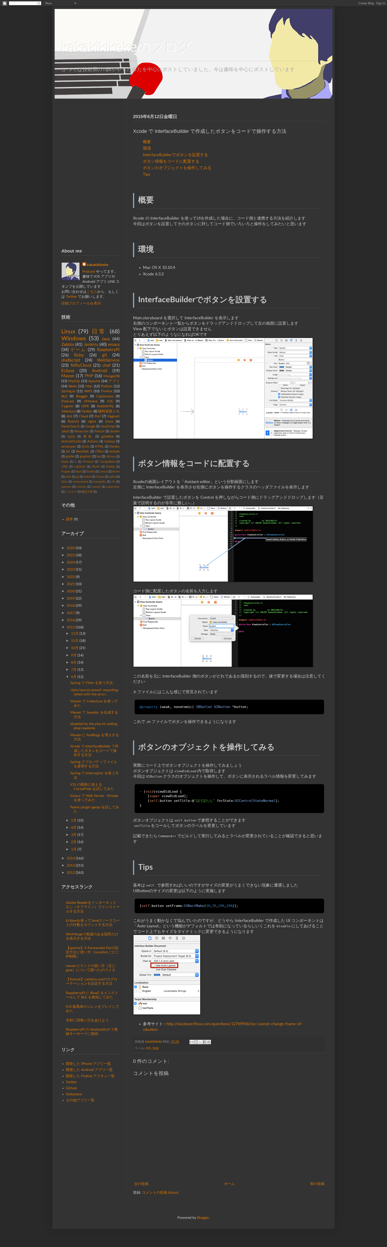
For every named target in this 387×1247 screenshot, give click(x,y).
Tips (146, 174)
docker (115, 431)
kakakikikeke (154, 1041)
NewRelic (82, 451)
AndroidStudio (71, 441)
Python (106, 386)
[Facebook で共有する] (204, 1042)
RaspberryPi (108, 350)
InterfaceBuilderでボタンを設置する (175, 155)
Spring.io (68, 391)
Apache (94, 381)
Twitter (71, 296)
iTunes (100, 476)
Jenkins (91, 345)
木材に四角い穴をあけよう (87, 1020)
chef (106, 365)
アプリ (114, 381)
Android (99, 371)
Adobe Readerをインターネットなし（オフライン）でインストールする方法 (93, 907)
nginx (92, 421)
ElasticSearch (70, 426)
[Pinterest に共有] (208, 1042)
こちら (91, 291)
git (104, 355)
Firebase (88, 461)
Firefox (106, 391)
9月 (74, 655)
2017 (71, 613)
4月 (74, 827)
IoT (68, 451)
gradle (70, 456)
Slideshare (74, 1094)
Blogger (82, 396)
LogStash (80, 466)
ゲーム (78, 350)
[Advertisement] (90, 173)
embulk (115, 451)
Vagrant (113, 416)
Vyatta (90, 471)
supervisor (113, 486)
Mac (89, 386)
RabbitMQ (105, 406)
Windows (73, 338)
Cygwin (67, 406)
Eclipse (67, 371)
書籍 (88, 436)
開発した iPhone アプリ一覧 (88, 1064)
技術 (156, 1048)
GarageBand (107, 461)
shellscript (70, 360)
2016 (71, 620)
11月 (75, 641)
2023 (71, 569)
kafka (112, 476)
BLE (64, 396)
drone (116, 471)
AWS (88, 391)
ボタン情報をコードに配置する (171, 161)
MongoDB (111, 376)
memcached (80, 481)
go (77, 476)
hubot (87, 476)
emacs (114, 345)
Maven (67, 376)
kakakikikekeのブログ (126, 46)
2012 (71, 872)
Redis (73, 386)
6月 (74, 677)
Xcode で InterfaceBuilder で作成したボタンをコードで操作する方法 (94, 750)
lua (99, 456)
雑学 (69, 519)
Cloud (83, 416)
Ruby (79, 355)
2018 (71, 605)
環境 (147, 148)
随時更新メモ (109, 411)
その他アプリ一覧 (80, 1100)
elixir (68, 476)
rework (96, 486)
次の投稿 (141, 1184)
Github (71, 1088)
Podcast (88, 271)
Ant (69, 416)
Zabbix (67, 345)
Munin (96, 466)
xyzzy (71, 436)
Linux (68, 331)
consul (103, 471)
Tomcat (99, 431)
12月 (75, 633)
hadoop (109, 441)
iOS (148, 1048)
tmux (109, 421)
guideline (107, 436)
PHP (89, 376)
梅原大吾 (87, 491)
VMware (90, 401)
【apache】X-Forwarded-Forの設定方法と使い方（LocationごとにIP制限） (92, 952)
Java (106, 339)
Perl (98, 416)
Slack (78, 471)
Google (90, 426)
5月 (74, 820)
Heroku (114, 446)
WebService (108, 360)
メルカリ (71, 491)
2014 (71, 858)
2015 (71, 627)
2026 (71, 548)
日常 (99, 331)
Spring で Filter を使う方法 (91, 683)
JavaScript (108, 426)
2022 (71, 577)
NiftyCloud (81, 365)
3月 (74, 835)
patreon (66, 486)
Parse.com (82, 431)
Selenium (68, 411)
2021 (71, 584)
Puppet (66, 471)
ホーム (229, 1184)
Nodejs (110, 466)
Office (99, 451)
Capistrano (105, 396)
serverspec (68, 446)
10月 (75, 648)
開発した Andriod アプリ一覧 (89, 1070)
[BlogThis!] (196, 1042)
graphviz (85, 456)
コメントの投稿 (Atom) (160, 1192)
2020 (71, 591)
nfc (113, 481)
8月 (74, 662)
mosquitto (99, 481)
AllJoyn (111, 456)
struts (85, 446)
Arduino (92, 441)
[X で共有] (200, 1042)
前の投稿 (317, 1184)
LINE (64, 466)
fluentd (73, 421)
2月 (74, 842)
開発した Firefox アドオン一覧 (90, 1076)
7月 (74, 669)
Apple (65, 461)
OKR (85, 406)
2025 (71, 555)
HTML (99, 446)
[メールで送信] (191, 1042)
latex (64, 481)
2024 (71, 562)
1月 (74, 849)
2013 (71, 865)
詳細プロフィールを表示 (81, 303)
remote (81, 486)
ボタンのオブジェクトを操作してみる (177, 168)
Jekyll (65, 431)
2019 (71, 598)
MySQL (74, 381)
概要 (147, 142)
